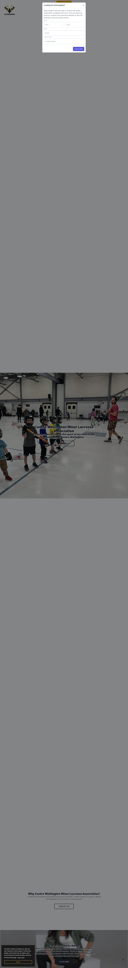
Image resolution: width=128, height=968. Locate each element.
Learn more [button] (20, 957)
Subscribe (78, 49)
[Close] (83, 5)
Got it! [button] (18, 962)
